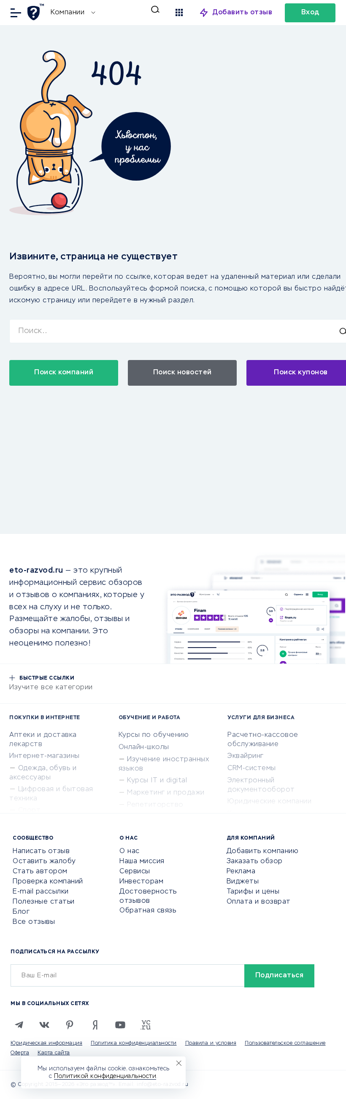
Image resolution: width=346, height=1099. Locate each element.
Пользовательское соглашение (285, 1043)
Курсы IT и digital (157, 780)
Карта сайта (54, 1053)
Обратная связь (147, 910)
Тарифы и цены (253, 891)
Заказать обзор (255, 861)
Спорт (29, 810)
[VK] (44, 1025)
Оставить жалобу (44, 861)
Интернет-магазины (44, 756)
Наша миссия (142, 861)
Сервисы (134, 871)
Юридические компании (269, 801)
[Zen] (94, 1025)
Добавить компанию (263, 851)
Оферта (20, 1053)
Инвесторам (141, 881)
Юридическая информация (46, 1043)
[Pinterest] (69, 1025)
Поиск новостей (182, 372)
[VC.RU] (145, 1025)
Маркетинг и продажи (166, 793)
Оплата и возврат (259, 902)
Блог (21, 912)
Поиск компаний (63, 372)
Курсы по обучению (154, 735)
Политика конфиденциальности (134, 1043)
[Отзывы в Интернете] (36, 12)
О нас (129, 851)
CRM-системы (251, 768)
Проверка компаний (48, 881)
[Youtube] (120, 1025)
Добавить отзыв (242, 12)
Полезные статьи (44, 902)
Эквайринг (245, 756)
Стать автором (40, 871)
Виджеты (243, 881)
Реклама (241, 871)
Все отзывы (34, 922)
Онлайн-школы (144, 747)
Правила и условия (211, 1043)
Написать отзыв (41, 851)
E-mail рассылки (41, 891)
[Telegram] (19, 1025)
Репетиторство (155, 805)
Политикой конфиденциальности (105, 1076)
